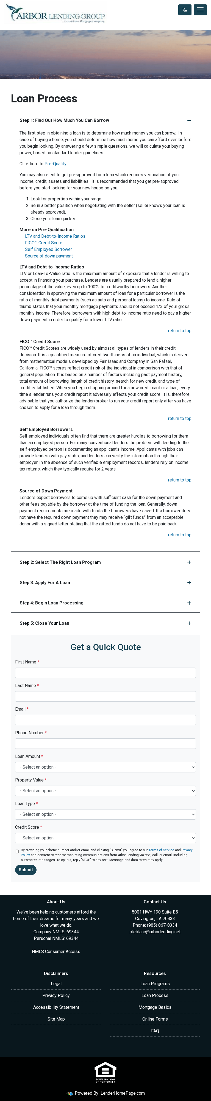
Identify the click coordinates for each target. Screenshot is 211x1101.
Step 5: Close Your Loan (44, 623)
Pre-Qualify (55, 163)
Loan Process (154, 995)
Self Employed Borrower (48, 249)
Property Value (31, 780)
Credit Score (28, 827)
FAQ (155, 1030)
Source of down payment (49, 256)
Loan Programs (155, 983)
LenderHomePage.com (123, 1093)
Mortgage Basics (154, 1007)
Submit (26, 869)
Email (22, 709)
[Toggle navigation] (200, 9)
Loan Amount (29, 756)
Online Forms (155, 1019)
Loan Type (26, 803)
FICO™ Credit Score (43, 242)
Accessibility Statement (56, 1007)
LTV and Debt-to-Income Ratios (55, 236)
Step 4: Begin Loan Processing (52, 603)
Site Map (56, 1019)
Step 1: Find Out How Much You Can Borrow (64, 120)
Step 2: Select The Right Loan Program (60, 562)
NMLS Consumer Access (56, 951)
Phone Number (31, 732)
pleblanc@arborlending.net (155, 931)
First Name (27, 662)
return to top (179, 330)
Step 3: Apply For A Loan (45, 582)
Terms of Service (161, 850)
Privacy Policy (56, 995)
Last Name (27, 685)
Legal (56, 983)
